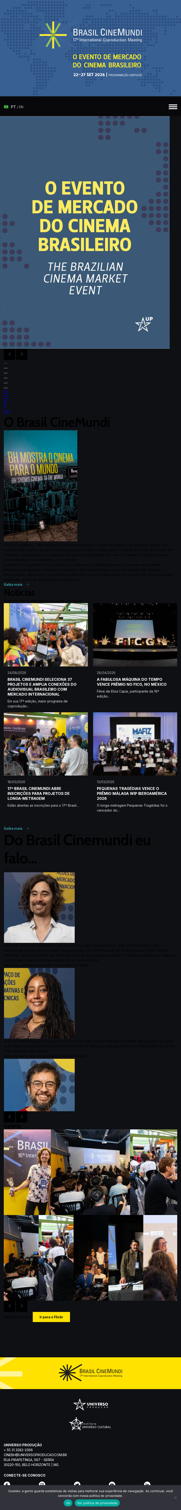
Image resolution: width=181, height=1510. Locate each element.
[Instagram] (55, 1485)
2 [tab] (6, 368)
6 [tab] (6, 387)
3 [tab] (6, 373)
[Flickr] (160, 1485)
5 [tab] (6, 382)
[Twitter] (90, 1485)
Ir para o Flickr (51, 1317)
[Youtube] (125, 1485)
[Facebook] (20, 1485)
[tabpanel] (90, 232)
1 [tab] (6, 363)
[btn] (13, 106)
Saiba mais (13, 584)
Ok (68, 1503)
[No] (175, 1497)
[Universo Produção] (90, 1405)
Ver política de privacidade (97, 1503)
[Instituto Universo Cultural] (90, 1427)
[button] (171, 107)
